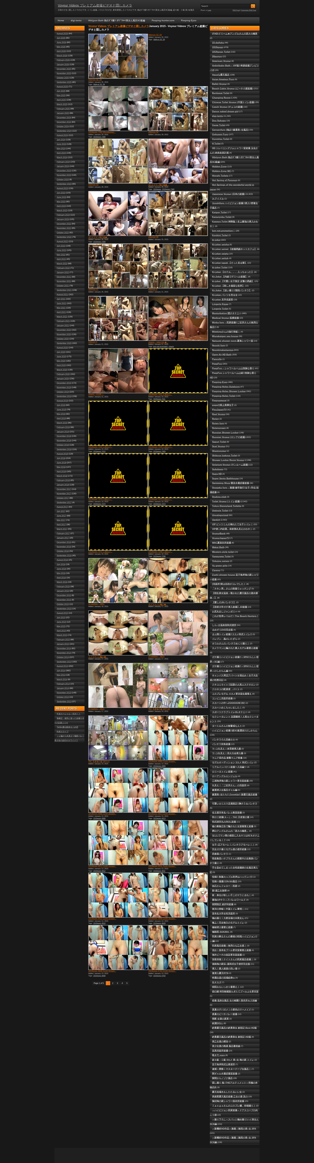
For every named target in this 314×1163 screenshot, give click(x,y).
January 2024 (63, 166)
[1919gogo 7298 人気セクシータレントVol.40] (177, 528)
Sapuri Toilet (219, 441)
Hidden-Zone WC (221, 171)
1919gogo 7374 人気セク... (100, 499)
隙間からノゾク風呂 (222, 1078)
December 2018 (64, 436)
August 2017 (62, 507)
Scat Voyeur (218, 446)
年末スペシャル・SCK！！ (68, 714)
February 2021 (63, 321)
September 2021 (64, 290)
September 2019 (64, 396)
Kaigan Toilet (219, 212)
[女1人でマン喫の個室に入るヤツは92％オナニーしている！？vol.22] (177, 161)
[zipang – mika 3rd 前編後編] (177, 318)
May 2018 (61, 467)
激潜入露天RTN (220, 973)
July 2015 (61, 617)
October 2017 (63, 498)
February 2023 (63, 215)
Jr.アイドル (218, 198)
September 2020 (64, 343)
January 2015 (63, 644)
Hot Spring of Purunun (224, 180)
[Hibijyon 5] (117, 318)
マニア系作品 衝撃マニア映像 (227, 757)
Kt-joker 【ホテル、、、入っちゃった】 (233, 272)
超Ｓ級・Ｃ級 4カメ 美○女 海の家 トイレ (233, 1059)
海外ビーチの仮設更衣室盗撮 (227, 954)
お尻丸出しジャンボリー (224, 611)
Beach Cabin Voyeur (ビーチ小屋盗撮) (232, 88)
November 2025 (64, 73)
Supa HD (217, 474)
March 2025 (62, 104)
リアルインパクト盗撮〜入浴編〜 (229, 767)
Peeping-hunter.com (163, 20)
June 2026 (61, 42)
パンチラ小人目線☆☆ (223, 739)
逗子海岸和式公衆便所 (223, 1064)
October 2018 (63, 445)
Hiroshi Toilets (220, 175)
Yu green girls (219, 565)
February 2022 (63, 268)
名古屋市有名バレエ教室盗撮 (227, 812)
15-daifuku (218, 42)
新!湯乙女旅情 (219, 890)
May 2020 (61, 361)
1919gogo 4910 (99, 923)
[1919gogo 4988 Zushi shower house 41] (117, 790)
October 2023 (63, 179)
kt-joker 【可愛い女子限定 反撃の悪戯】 (233, 281)
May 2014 (61, 675)
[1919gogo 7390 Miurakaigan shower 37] (117, 108)
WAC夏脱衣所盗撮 (221, 542)
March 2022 (62, 263)
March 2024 (62, 157)
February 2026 (63, 60)
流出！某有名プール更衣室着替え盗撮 (231, 950)
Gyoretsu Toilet (220, 139)
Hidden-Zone (219, 166)
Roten (215, 418)
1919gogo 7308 (99, 242)
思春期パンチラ (220, 854)
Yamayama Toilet (221, 556)
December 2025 (64, 69)
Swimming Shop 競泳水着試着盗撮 (230, 483)
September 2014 (64, 662)
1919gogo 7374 (99, 504)
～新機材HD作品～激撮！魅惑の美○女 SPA (234, 1128)
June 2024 (61, 144)
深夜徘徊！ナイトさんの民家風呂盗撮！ (232, 959)
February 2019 (63, 427)
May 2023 (61, 202)
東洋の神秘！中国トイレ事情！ (228, 909)
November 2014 (64, 653)
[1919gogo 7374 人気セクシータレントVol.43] (117, 475)
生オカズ (216, 982)
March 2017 (62, 529)
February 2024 (63, 162)
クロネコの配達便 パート (226, 689)
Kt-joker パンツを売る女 (225, 295)
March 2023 (62, 210)
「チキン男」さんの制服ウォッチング (231, 588)
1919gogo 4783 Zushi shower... (162, 971)
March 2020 (62, 370)
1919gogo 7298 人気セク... (160, 552)
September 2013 (64, 701)
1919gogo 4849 (159, 923)
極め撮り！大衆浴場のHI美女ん (228, 918)
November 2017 (64, 494)
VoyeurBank (219, 533)
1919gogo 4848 (99, 976)
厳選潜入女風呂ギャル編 (224, 790)
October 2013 (63, 697)
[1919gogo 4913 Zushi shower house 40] (177, 790)
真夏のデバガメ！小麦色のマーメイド (231, 1009)
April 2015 (61, 631)
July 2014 (61, 670)
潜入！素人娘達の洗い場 (224, 968)
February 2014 (63, 684)
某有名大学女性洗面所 (223, 913)
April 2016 (61, 578)
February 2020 (63, 374)
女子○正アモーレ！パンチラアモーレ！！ (233, 844)
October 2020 (63, 339)
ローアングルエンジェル (224, 776)
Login (209, 10)
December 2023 (64, 171)
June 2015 (61, 622)
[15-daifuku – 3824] (177, 633)
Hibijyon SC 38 (155, 35)
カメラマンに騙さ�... (157, 604)
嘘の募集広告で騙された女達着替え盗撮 (232, 826)
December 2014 (64, 648)
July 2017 (61, 511)
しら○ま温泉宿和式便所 (224, 625)
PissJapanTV (219, 409)
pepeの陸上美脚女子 (223, 405)
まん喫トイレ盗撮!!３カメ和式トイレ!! (232, 634)
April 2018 (61, 471)
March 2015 (62, 635)
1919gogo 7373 (159, 504)
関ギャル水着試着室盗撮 (224, 1073)
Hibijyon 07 (93, 289)
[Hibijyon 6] (177, 265)
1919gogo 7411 (159, 399)
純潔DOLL (217, 1023)
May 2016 (61, 573)
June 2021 (61, 303)
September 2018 (64, 449)
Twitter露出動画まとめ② (67, 727)
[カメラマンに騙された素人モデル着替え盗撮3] (117, 633)
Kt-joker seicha (220, 244)
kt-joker (216, 240)
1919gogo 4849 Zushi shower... (162, 919)
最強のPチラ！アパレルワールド (229, 899)
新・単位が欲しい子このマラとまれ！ (231, 895)
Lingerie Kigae (220, 304)
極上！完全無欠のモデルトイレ (228, 922)
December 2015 (64, 595)
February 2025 (63, 109)
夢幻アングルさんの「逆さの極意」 (230, 831)
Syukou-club (219, 496)
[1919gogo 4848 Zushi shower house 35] (117, 947)
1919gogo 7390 (99, 137)
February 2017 (63, 533)
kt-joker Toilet (219, 267)
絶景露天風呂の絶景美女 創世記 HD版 (231, 1037)
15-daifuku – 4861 (96, 604)
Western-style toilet (223, 552)
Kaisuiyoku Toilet (222, 217)
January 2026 (63, 64)
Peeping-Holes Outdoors (226, 386)
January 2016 (63, 591)
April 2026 (61, 51)
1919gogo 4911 (159, 871)
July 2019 (61, 405)
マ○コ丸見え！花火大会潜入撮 (227, 753)
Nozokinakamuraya (222, 350)
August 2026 (62, 33)
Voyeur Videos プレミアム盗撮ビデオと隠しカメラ (95, 5)
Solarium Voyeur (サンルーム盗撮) (230, 464)
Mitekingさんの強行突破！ (226, 331)
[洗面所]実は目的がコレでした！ (229, 584)
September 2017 (64, 502)
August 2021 (62, 294)
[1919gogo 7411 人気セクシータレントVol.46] (177, 370)
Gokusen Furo (220, 134)
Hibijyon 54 (153, 132)
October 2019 (63, 392)
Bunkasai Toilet (220, 93)
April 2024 (61, 153)
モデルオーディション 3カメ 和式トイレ (233, 762)
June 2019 (61, 409)
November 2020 (64, 334)
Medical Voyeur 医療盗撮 (225, 318)
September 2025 (64, 82)
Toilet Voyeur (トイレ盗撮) (226, 501)
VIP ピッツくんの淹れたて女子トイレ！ (232, 524)
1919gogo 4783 (159, 976)
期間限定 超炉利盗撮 (222, 904)
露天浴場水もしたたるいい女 (227, 1092)
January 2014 (63, 688)
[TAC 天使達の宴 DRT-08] (177, 685)
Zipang (216, 570)
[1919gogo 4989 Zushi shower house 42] (177, 737)
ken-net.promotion (160, 347)
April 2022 (61, 259)
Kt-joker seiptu (220, 253)
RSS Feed (236, 10)
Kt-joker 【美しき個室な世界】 (228, 285)
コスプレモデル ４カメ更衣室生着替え (232, 693)
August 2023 (62, 188)
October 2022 (63, 233)
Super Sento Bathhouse (225, 478)
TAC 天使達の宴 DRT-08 (159, 709)
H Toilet (216, 143)
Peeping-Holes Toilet (223, 396)
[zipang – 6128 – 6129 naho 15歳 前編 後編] (117, 370)
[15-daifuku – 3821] (117, 685)
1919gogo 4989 (159, 766)
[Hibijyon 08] (177, 213)
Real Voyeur (218, 414)
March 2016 (62, 582)
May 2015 (61, 626)
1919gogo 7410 (99, 451)
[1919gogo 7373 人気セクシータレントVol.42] (177, 475)
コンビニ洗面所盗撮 (222, 698)
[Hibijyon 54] (177, 108)
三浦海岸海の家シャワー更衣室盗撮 (230, 780)
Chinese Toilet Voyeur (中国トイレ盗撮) (233, 102)
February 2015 (63, 640)
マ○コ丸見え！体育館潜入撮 (226, 748)
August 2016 (62, 560)
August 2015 (62, 613)
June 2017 (61, 516)
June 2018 (61, 463)
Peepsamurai (219, 400)
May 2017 (61, 520)
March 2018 (62, 476)
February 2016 (63, 586)
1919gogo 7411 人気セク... (160, 394)
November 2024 (64, 122)
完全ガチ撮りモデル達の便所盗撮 (229, 849)
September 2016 (64, 555)
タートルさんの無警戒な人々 (227, 726)
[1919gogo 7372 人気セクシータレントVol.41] (117, 528)
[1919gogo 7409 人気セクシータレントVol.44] (177, 423)
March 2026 (62, 56)
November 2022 (64, 228)
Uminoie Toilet (220, 510)
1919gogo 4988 (99, 818)
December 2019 (64, 383)
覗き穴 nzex (218, 1055)
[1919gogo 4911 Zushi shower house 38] (177, 842)
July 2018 (61, 458)
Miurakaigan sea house (225, 336)
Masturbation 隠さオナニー (226, 313)
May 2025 (61, 95)
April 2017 (61, 524)
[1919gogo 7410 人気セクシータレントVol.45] (117, 423)
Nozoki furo (218, 345)
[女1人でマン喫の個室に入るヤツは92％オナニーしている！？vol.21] (117, 213)
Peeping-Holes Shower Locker (229, 391)
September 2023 (64, 184)
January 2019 (63, 432)
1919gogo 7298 (159, 556)
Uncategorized (220, 515)
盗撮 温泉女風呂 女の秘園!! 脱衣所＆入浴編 (234, 1000)
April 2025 (61, 100)
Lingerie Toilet (220, 308)
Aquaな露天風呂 (220, 74)
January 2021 (63, 325)
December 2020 (64, 330)
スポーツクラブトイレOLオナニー (229, 712)
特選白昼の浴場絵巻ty (223, 977)
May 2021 (61, 308)
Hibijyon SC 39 (95, 80)
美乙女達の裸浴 (220, 1041)
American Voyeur (221, 61)
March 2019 (62, 423)
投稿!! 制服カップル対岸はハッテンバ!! (232, 876)
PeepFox (217, 363)
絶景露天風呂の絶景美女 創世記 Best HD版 (234, 1028)
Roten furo (218, 423)
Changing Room (221, 97)
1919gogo (157, 189)
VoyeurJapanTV (221, 538)
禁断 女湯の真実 (220, 1018)
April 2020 (61, 365)
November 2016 (64, 547)
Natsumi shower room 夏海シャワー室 (232, 340)
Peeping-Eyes (188, 20)
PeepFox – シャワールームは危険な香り (233, 368)
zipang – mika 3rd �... (158, 342)
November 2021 (64, 281)
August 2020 (62, 348)
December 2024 (64, 117)
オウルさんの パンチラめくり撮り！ (230, 643)
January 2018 (63, 485)
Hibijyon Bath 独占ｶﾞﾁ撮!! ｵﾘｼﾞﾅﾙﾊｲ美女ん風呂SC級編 (116, 20)
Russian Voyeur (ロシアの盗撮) (229, 437)
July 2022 (61, 246)
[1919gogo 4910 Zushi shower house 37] (117, 895)
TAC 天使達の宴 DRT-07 (99, 761)
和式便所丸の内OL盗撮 (224, 821)
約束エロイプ (63, 731)
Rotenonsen (219, 428)
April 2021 (61, 312)
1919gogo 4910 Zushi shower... (102, 919)
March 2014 (62, 679)
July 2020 (61, 352)
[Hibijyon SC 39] (117, 56)
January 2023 (63, 219)
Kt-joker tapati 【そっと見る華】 (229, 263)
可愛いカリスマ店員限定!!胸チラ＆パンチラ (234, 803)
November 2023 (64, 175)
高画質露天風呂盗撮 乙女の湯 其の (230, 1096)
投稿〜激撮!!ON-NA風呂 (224, 881)
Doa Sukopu (219, 120)
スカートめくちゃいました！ (227, 707)
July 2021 (61, 299)
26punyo (217, 56)
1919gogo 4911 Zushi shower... (162, 866)
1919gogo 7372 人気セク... (100, 552)
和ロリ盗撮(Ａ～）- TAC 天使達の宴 (230, 817)
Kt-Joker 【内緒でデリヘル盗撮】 (229, 276)
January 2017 (63, 538)
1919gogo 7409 (159, 451)
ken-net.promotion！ (223, 230)
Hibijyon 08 (153, 237)
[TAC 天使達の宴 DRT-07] (117, 737)
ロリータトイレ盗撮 (222, 771)
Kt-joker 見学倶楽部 (222, 299)
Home (61, 20)
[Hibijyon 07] (117, 265)
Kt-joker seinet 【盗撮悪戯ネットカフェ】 (234, 249)
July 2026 (61, 38)
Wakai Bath (218, 547)
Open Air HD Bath (222, 354)
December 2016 (64, 542)
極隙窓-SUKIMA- (221, 931)
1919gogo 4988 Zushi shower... (102, 814)
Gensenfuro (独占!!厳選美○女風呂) (230, 129)
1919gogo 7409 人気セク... (160, 447)
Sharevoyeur (219, 451)
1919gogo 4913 (159, 818)
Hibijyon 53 (93, 185)
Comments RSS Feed (248, 10)
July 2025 (61, 91)
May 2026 (61, 47)
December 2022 (64, 224)
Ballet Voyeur (219, 84)
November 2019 (64, 387)
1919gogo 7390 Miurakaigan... (102, 132)
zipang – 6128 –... (96, 394)
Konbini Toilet (220, 235)
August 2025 (62, 87)
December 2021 (64, 277)
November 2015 (64, 600)
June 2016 (61, 569)
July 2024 (61, 140)
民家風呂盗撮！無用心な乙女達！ (229, 945)
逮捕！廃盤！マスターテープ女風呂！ (231, 1069)
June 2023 (61, 197)
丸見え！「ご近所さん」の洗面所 (229, 785)
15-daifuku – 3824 (156, 656)
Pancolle (217, 359)
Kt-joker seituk (220, 258)
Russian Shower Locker (225, 432)
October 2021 (63, 286)
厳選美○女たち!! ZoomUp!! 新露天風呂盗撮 (234, 794)
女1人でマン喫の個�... (158, 185)
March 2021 (62, 317)
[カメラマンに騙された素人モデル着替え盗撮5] (177, 580)
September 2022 (64, 237)
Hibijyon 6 (152, 289)
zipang (171, 347)
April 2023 (61, 206)
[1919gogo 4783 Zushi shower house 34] (177, 947)
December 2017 (64, 489)
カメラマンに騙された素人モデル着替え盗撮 (235, 648)
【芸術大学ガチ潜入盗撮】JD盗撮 (229, 607)
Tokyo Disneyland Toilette (226, 506)
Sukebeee (217, 469)
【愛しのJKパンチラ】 (224, 602)
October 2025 (63, 78)
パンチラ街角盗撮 (221, 744)
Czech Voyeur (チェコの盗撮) (227, 107)
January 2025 (63, 113)
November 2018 (64, 440)
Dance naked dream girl (225, 111)
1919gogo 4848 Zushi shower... (102, 971)
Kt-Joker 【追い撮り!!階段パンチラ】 (231, 290)
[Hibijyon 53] (117, 161)
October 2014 (63, 657)
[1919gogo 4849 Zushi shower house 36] (177, 895)
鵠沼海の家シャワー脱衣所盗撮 (228, 1101)
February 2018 (63, 480)
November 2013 (64, 693)
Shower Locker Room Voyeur (228, 460)
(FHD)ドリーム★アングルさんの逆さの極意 (234, 33)
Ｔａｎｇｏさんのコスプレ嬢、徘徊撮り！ (234, 1105)
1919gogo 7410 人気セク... (100, 447)
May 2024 (61, 148)
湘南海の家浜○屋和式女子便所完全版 (231, 964)
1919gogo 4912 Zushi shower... (102, 866)
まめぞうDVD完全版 (222, 629)
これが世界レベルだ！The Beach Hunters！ (235, 616)
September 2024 (64, 131)
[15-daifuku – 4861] (117, 580)
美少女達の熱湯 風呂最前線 (226, 1046)
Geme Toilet (218, 125)
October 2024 (63, 126)
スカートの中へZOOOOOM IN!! (228, 703)
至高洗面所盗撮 (220, 1050)
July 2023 (61, 193)
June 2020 (61, 356)
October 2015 (63, 604)
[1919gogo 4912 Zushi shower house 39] (117, 842)
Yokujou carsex (220, 561)
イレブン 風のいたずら (224, 639)
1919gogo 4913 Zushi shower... (162, 814)
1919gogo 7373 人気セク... (160, 499)
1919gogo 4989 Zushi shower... (162, 761)
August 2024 (62, 135)
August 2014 (62, 666)
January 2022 (63, 272)
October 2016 (63, 551)
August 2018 (62, 454)
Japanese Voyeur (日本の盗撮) (228, 194)
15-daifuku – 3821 (96, 709)
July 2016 (61, 564)
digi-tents (76, 20)
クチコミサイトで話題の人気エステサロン (234, 684)
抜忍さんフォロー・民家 (224, 886)
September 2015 (64, 609)
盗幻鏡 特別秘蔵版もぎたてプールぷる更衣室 (235, 991)
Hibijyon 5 (92, 342)
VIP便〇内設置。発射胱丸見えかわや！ (232, 529)
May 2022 (61, 255)
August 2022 (62, 241)
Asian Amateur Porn (223, 79)
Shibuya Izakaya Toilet (224, 455)
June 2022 (61, 250)
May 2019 (61, 414)
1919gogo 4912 (99, 871)
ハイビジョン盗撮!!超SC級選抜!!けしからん (234, 730)
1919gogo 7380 (168, 189)
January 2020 (63, 379)
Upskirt (216, 519)
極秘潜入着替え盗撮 (222, 927)
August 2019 (62, 401)
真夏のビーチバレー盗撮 (224, 1014)
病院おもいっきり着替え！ (226, 987)
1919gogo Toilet (221, 51)
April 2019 (61, 418)
